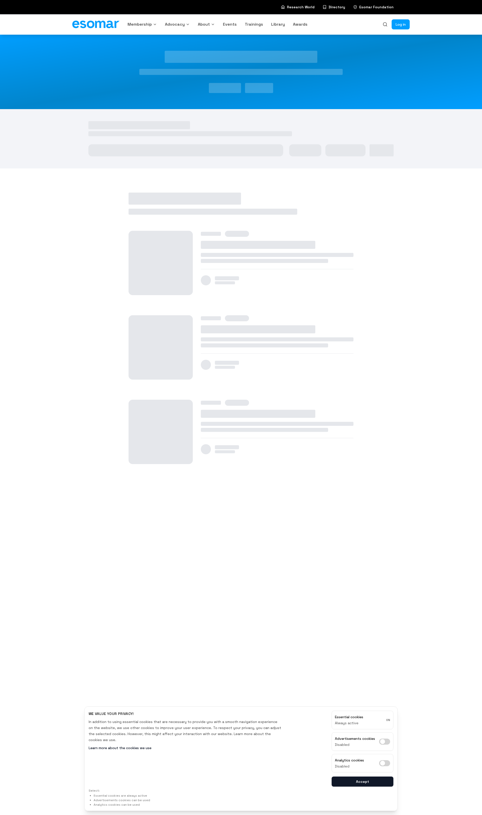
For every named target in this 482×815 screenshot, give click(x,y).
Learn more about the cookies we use (120, 748)
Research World (301, 7)
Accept (362, 781)
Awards (300, 24)
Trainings (254, 24)
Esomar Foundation (376, 7)
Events (230, 24)
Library (278, 24)
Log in (401, 24)
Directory (337, 7)
